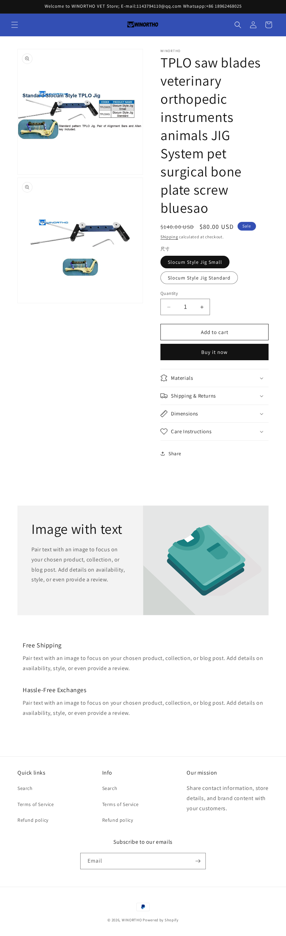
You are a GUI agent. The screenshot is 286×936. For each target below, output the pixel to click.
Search (25, 788)
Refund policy (32, 820)
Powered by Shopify (161, 919)
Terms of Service (35, 804)
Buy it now (214, 352)
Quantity (169, 293)
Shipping (169, 236)
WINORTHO (132, 919)
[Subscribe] (197, 861)
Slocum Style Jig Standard (199, 278)
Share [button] (174, 453)
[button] (14, 24)
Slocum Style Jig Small (195, 262)
